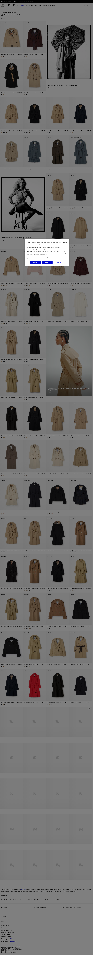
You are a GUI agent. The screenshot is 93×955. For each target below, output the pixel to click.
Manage (59, 262)
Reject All (47, 262)
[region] (47, 252)
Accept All (35, 262)
